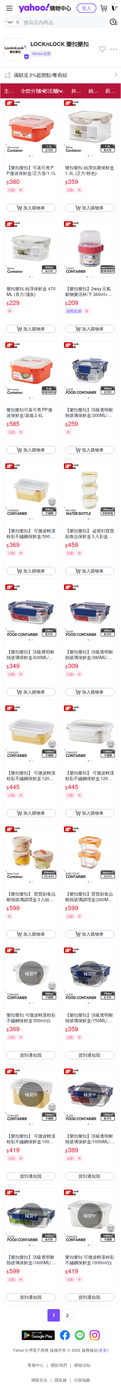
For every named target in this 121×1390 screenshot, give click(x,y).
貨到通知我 (31, 1055)
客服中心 (36, 1365)
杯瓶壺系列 (77, 90)
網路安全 (39, 1380)
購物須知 (82, 1365)
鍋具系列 (94, 90)
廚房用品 (111, 90)
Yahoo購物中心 (45, 8)
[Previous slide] (8, 126)
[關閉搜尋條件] (17, 22)
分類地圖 (82, 1380)
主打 (9, 90)
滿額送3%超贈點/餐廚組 (40, 74)
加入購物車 (34, 207)
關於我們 (59, 1365)
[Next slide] (54, 126)
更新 (103, 1350)
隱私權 (61, 1380)
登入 (86, 8)
